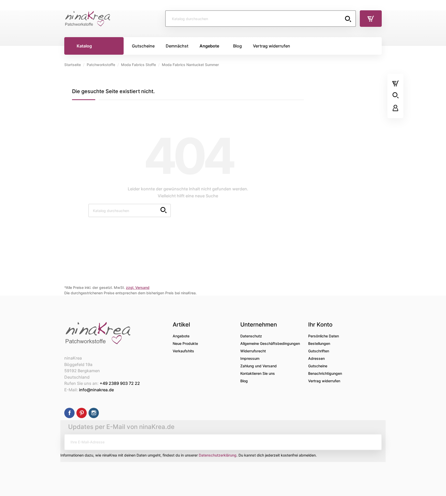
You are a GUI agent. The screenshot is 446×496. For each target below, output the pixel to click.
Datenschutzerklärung (217, 455)
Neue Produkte (185, 343)
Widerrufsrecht (253, 351)
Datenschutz (251, 336)
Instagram (94, 413)
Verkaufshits (183, 351)
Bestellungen (319, 343)
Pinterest (81, 413)
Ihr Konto (320, 324)
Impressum (249, 358)
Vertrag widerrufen (324, 381)
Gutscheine (317, 366)
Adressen (316, 358)
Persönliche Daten (323, 336)
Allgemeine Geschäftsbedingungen (270, 343)
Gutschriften (318, 351)
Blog (244, 381)
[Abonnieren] (374, 442)
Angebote (181, 336)
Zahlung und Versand (258, 366)
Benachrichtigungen (325, 373)
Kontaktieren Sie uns (257, 373)
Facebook (69, 413)
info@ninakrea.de (96, 389)
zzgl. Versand (137, 287)
